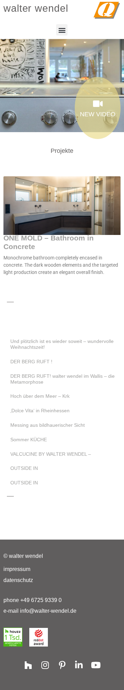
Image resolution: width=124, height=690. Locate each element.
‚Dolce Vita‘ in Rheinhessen (40, 410)
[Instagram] (45, 665)
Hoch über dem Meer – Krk (40, 396)
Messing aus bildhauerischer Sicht (47, 425)
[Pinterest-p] (62, 665)
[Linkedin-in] (79, 665)
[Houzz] (28, 665)
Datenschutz (18, 580)
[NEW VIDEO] (97, 103)
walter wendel (35, 8)
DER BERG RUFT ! (31, 361)
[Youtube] (96, 665)
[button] (62, 30)
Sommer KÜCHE (28, 439)
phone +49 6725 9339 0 (32, 600)
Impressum (16, 569)
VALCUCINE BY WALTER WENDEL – (50, 454)
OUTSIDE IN (24, 468)
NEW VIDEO (97, 114)
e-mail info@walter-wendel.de (39, 611)
